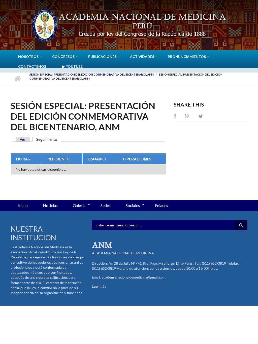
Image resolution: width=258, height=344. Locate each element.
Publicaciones (102, 56)
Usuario (97, 158)
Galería (75, 206)
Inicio (17, 78)
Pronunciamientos (187, 56)
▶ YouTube (72, 66)
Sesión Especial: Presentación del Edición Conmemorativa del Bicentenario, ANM (91, 74)
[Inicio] (129, 24)
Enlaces (161, 205)
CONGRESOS (63, 56)
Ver (22, 139)
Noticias (50, 205)
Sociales (129, 206)
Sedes (106, 205)
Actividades (142, 56)
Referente (58, 158)
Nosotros (28, 56)
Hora (22, 158)
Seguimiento (48, 139)
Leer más (99, 286)
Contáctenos (32, 66)
